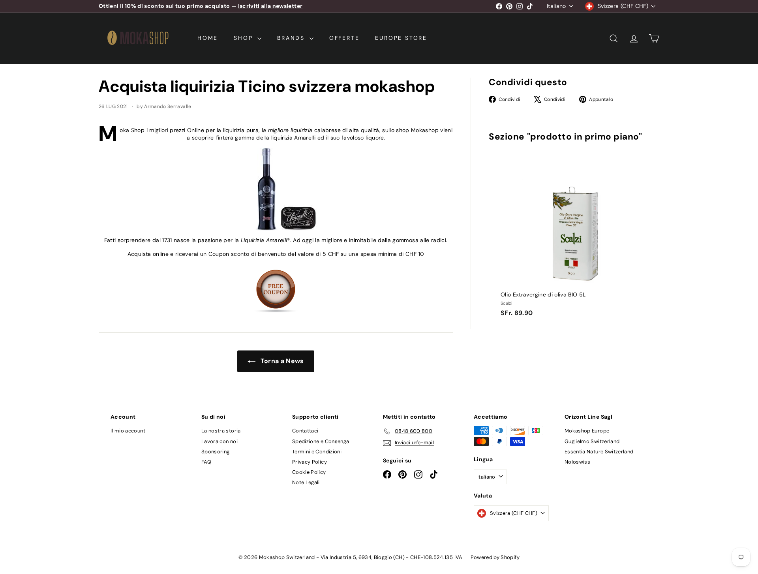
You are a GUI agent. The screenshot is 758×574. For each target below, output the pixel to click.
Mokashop (425, 130)
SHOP (244, 37)
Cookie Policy (309, 472)
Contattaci (305, 430)
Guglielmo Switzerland (592, 441)
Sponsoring (215, 451)
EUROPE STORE (401, 37)
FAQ (206, 461)
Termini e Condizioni (316, 451)
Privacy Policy (309, 461)
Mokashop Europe (587, 430)
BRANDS (292, 37)
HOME (207, 37)
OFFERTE (344, 37)
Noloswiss (577, 461)
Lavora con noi (219, 441)
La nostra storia (221, 430)
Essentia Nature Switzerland (599, 451)
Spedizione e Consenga (320, 441)
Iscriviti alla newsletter (270, 5)
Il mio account (128, 430)
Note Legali (306, 482)
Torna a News (281, 361)
